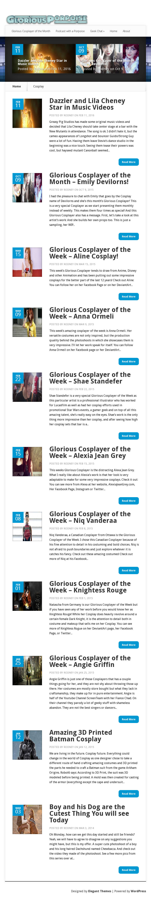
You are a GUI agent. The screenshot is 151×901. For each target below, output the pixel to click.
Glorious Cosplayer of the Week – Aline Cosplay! (90, 253)
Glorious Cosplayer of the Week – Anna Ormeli (90, 313)
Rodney (39, 69)
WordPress (138, 891)
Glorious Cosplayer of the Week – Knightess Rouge (90, 587)
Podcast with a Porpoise (70, 31)
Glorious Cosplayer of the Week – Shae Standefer (90, 378)
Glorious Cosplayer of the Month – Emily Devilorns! (109, 62)
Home (113, 31)
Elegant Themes (99, 891)
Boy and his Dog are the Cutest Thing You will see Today (89, 813)
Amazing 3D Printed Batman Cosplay (80, 735)
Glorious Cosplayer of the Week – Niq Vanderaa (90, 517)
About (126, 31)
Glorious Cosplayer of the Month (31, 31)
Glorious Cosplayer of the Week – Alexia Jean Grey (90, 452)
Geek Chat (97, 31)
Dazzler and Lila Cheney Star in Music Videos (42, 62)
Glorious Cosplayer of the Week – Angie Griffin (90, 661)
